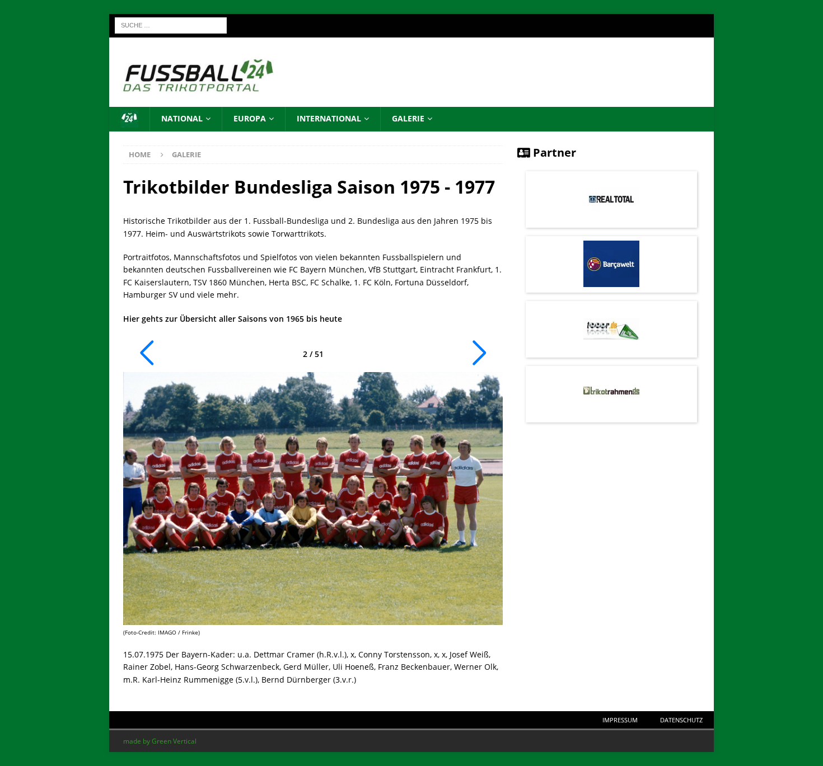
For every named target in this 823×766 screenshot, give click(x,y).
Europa (249, 118)
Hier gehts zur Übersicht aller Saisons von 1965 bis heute (232, 318)
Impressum (620, 720)
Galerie (408, 118)
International (329, 118)
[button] (147, 353)
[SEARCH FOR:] (171, 24)
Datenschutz (681, 720)
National (182, 118)
